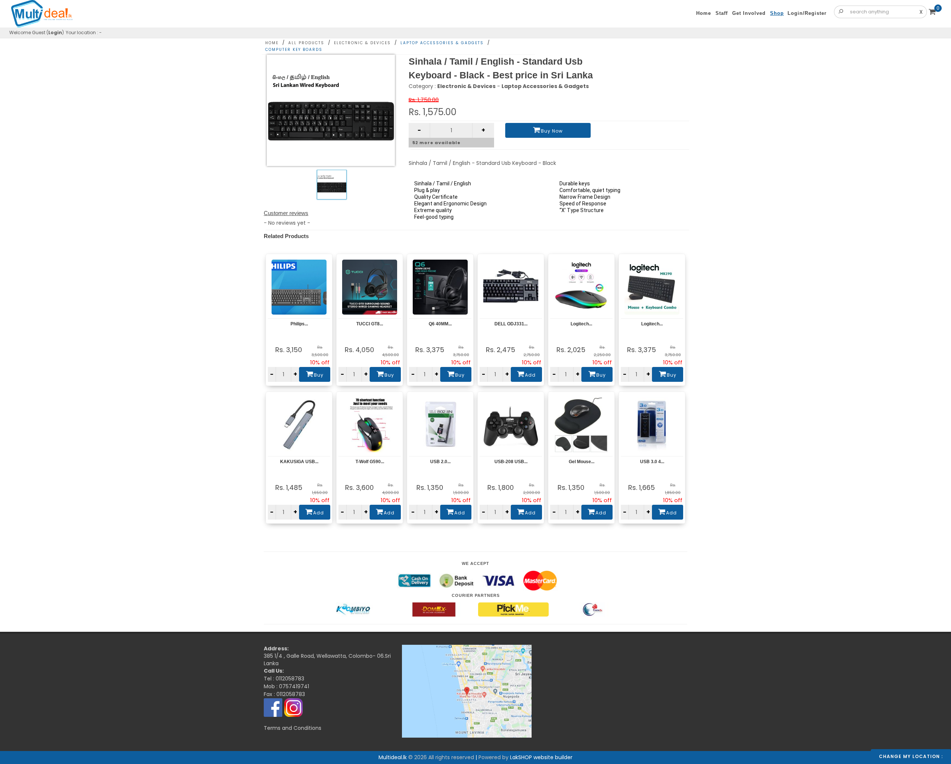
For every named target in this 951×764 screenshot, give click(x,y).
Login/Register (807, 13)
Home (272, 43)
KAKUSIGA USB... (299, 461)
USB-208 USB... (511, 461)
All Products (306, 43)
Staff (721, 13)
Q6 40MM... (440, 323)
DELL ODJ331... (511, 323)
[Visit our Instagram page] (293, 707)
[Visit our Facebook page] (273, 707)
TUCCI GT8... (369, 323)
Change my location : (911, 756)
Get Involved (749, 13)
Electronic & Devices (362, 43)
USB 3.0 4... (652, 461)
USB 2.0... (440, 461)
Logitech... (581, 323)
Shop (777, 13)
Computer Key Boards (293, 49)
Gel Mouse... (581, 461)
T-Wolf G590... (370, 461)
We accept (475, 563)
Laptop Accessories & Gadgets (442, 43)
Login (55, 32)
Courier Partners (476, 595)
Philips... (299, 323)
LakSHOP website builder (541, 757)
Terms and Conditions (292, 728)
